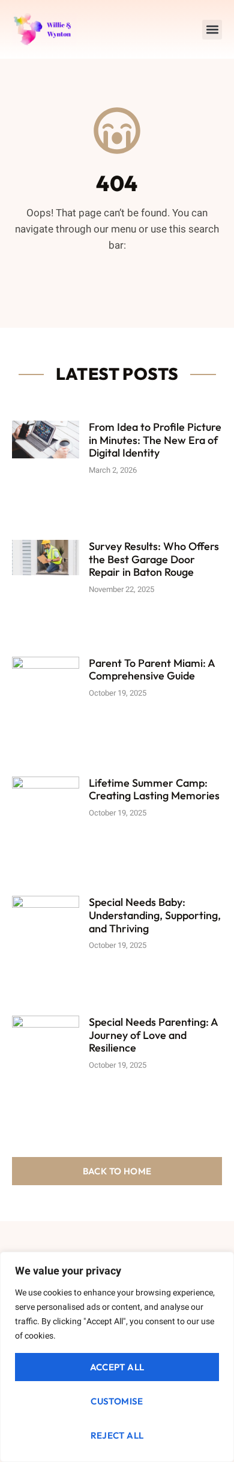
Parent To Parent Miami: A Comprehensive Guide (152, 669)
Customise (117, 1401)
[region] (117, 1357)
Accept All (117, 1367)
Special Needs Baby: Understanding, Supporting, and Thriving (155, 915)
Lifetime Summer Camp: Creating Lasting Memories (154, 789)
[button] (212, 30)
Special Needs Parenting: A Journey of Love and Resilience (153, 1035)
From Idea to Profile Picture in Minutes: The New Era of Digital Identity (155, 440)
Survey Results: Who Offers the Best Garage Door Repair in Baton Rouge (154, 559)
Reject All (117, 1435)
